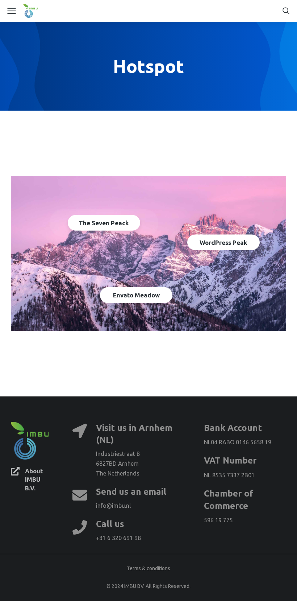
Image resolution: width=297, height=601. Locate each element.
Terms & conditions (148, 568)
